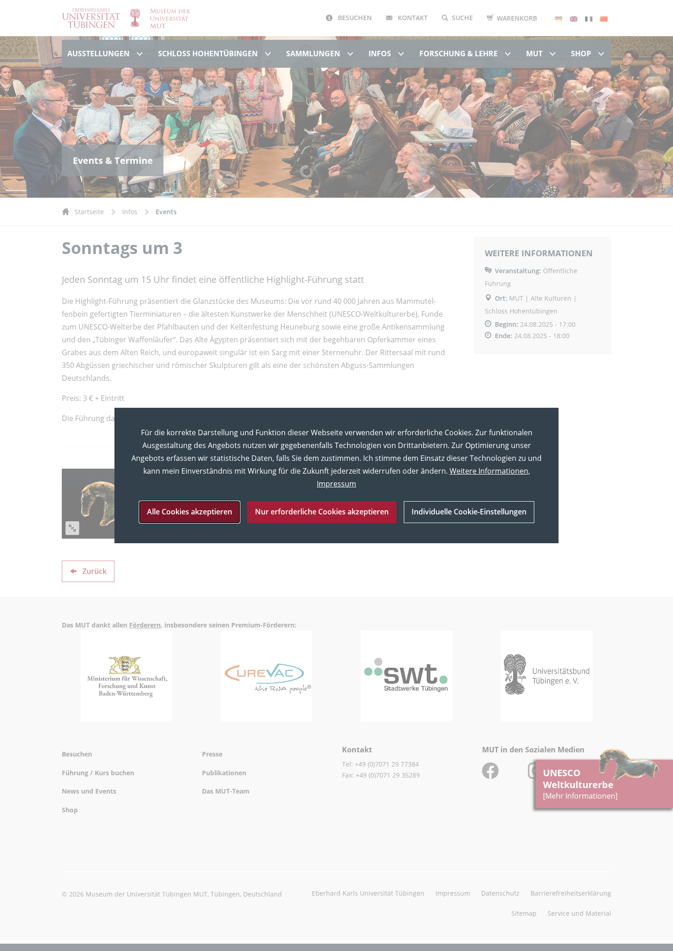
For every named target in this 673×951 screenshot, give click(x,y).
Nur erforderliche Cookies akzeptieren (322, 512)
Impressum (336, 484)
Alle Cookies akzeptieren (189, 512)
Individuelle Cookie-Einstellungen (469, 512)
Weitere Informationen (489, 471)
